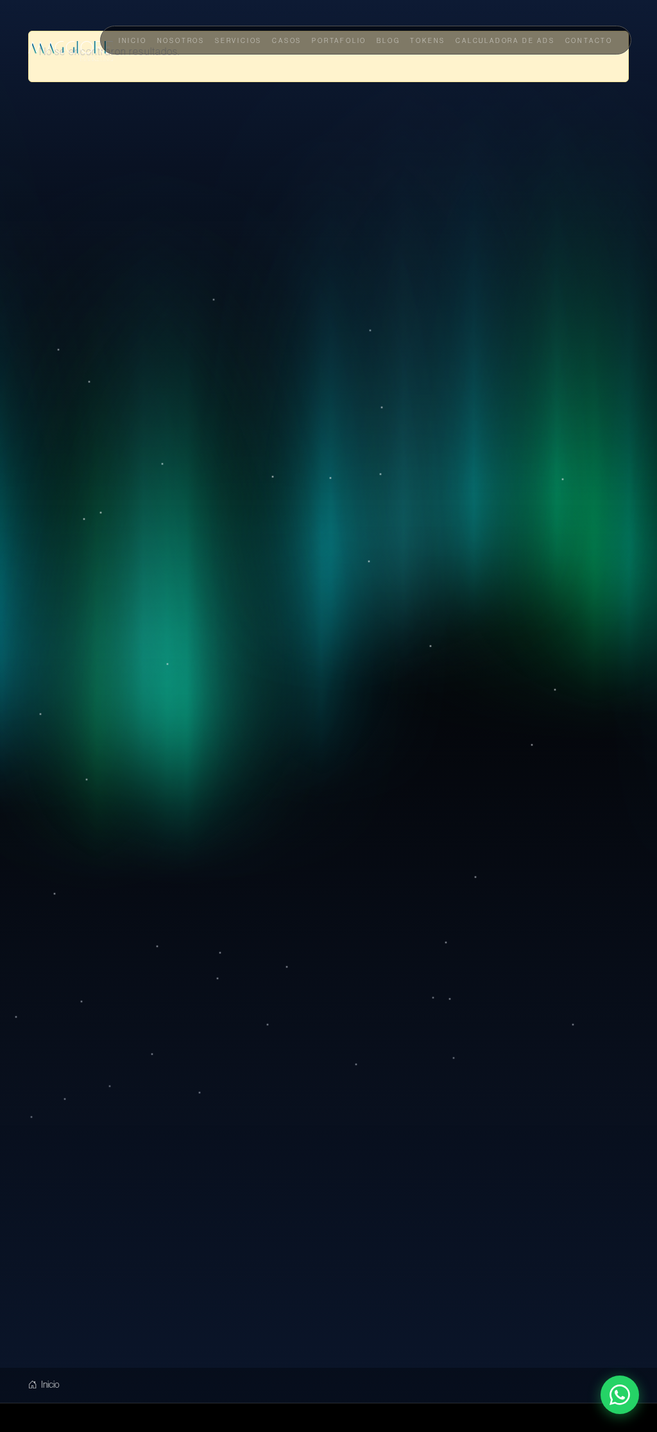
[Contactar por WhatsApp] (620, 1395)
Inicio (50, 1384)
